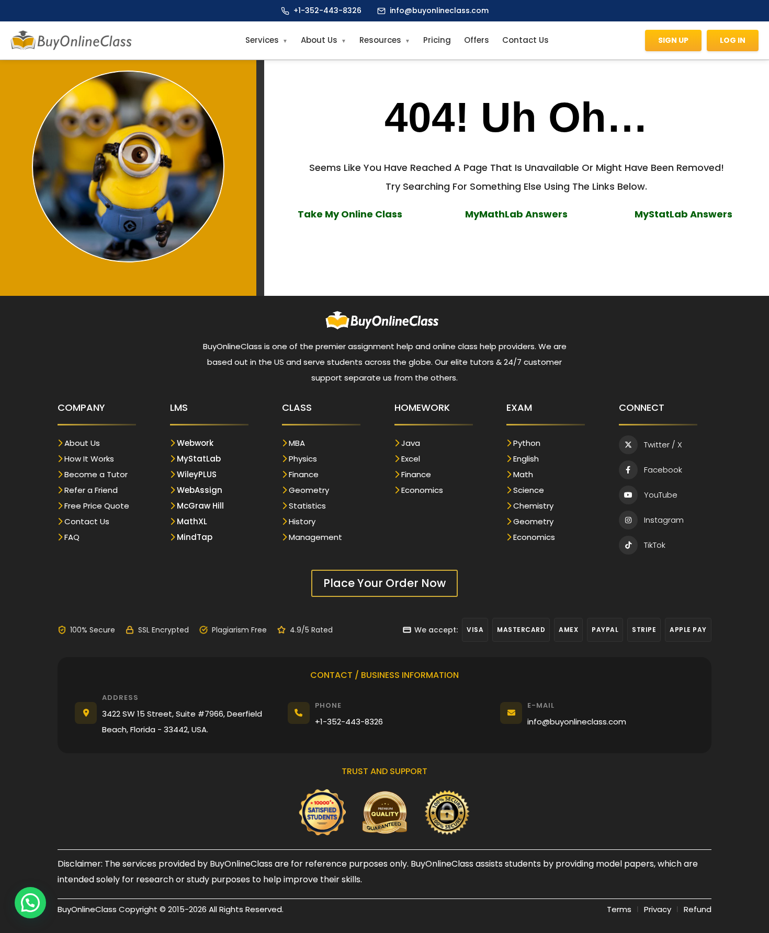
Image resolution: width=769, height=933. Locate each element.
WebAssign (199, 490)
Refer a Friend (91, 490)
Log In (732, 40)
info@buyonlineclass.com (439, 10)
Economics (422, 490)
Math (523, 474)
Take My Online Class (350, 214)
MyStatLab (199, 458)
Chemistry (533, 505)
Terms (619, 909)
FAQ (72, 537)
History (302, 521)
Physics (303, 458)
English (526, 458)
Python (526, 442)
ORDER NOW (516, 245)
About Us (319, 39)
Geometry (309, 490)
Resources (380, 39)
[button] (30, 902)
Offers (476, 39)
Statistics (307, 505)
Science (528, 490)
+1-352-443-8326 (327, 10)
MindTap (194, 537)
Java (410, 442)
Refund (697, 909)
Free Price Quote (96, 505)
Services (262, 39)
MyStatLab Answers (683, 214)
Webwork (195, 442)
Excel (410, 458)
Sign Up (673, 40)
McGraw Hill (200, 505)
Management (315, 537)
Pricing (437, 39)
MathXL (192, 521)
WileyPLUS (197, 474)
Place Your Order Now (384, 583)
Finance (304, 474)
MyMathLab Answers (516, 214)
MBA (297, 442)
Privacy (657, 909)
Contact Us (525, 39)
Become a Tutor (96, 474)
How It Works (89, 458)
